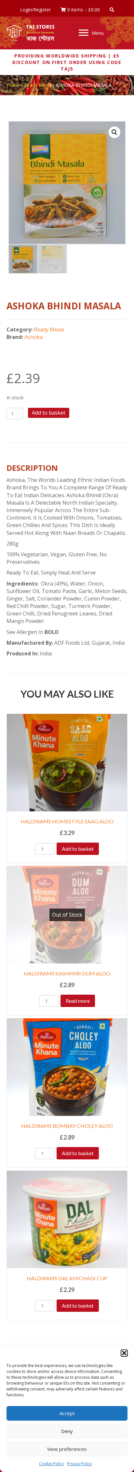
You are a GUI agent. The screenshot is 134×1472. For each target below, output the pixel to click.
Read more (78, 1001)
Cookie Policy (51, 1463)
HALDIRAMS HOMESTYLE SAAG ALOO (67, 821)
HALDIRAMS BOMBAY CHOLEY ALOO (67, 1126)
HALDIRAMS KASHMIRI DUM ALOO (67, 973)
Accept (67, 1413)
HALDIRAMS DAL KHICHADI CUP (67, 1278)
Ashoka (33, 337)
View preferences (67, 1449)
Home (13, 85)
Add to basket (48, 412)
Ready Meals (37, 85)
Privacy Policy (79, 1463)
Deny (67, 1431)
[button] (124, 1353)
